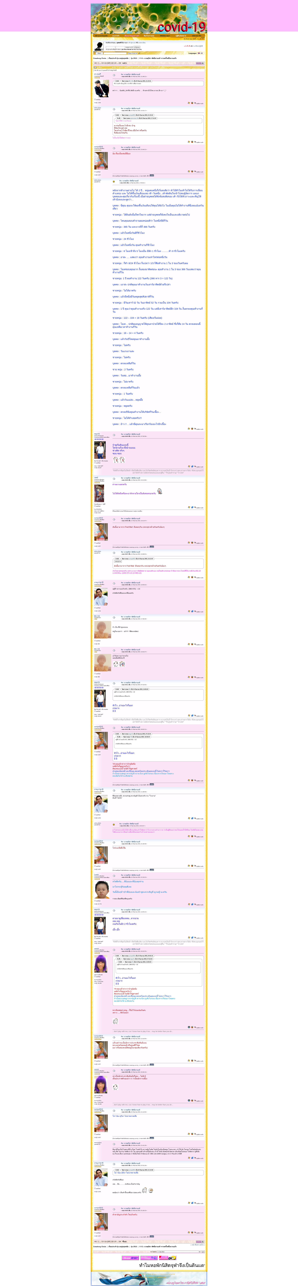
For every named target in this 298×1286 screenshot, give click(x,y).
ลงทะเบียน (142, 43)
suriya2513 (98, 147)
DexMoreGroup (161, 1277)
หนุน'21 (97, 434)
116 (105, 63)
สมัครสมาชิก (196, 36)
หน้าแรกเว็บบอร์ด (101, 36)
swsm (96, 948)
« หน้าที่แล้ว (195, 1245)
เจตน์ (96, 478)
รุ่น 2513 (134, 58)
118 (112, 63)
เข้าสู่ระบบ (132, 43)
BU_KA (97, 616)
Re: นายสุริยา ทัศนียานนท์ (130, 74)
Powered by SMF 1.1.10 (129, 1274)
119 (115, 63)
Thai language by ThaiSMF (167, 1274)
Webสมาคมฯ (165, 36)
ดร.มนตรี (97, 74)
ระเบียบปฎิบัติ (198, 46)
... (100, 63)
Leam (96, 874)
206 (120, 63)
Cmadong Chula (99, 58)
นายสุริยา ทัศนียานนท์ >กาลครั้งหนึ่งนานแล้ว (160, 58)
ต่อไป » (202, 1245)
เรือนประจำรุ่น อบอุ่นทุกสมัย (118, 58)
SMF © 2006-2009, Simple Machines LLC (148, 1274)
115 (102, 63)
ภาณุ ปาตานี (98, 582)
